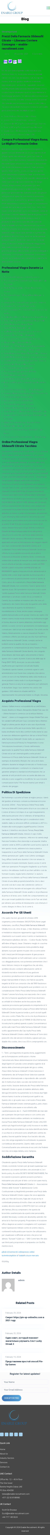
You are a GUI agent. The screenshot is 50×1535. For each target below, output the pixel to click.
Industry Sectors (7, 1458)
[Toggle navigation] (48, 8)
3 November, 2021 (21, 54)
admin (7, 54)
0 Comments (37, 54)
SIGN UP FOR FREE (11, 1398)
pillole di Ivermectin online (12, 1251)
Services (3, 1462)
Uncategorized (9, 31)
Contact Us (4, 1467)
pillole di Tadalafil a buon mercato (25, 1255)
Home (2, 1449)
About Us (4, 1454)
